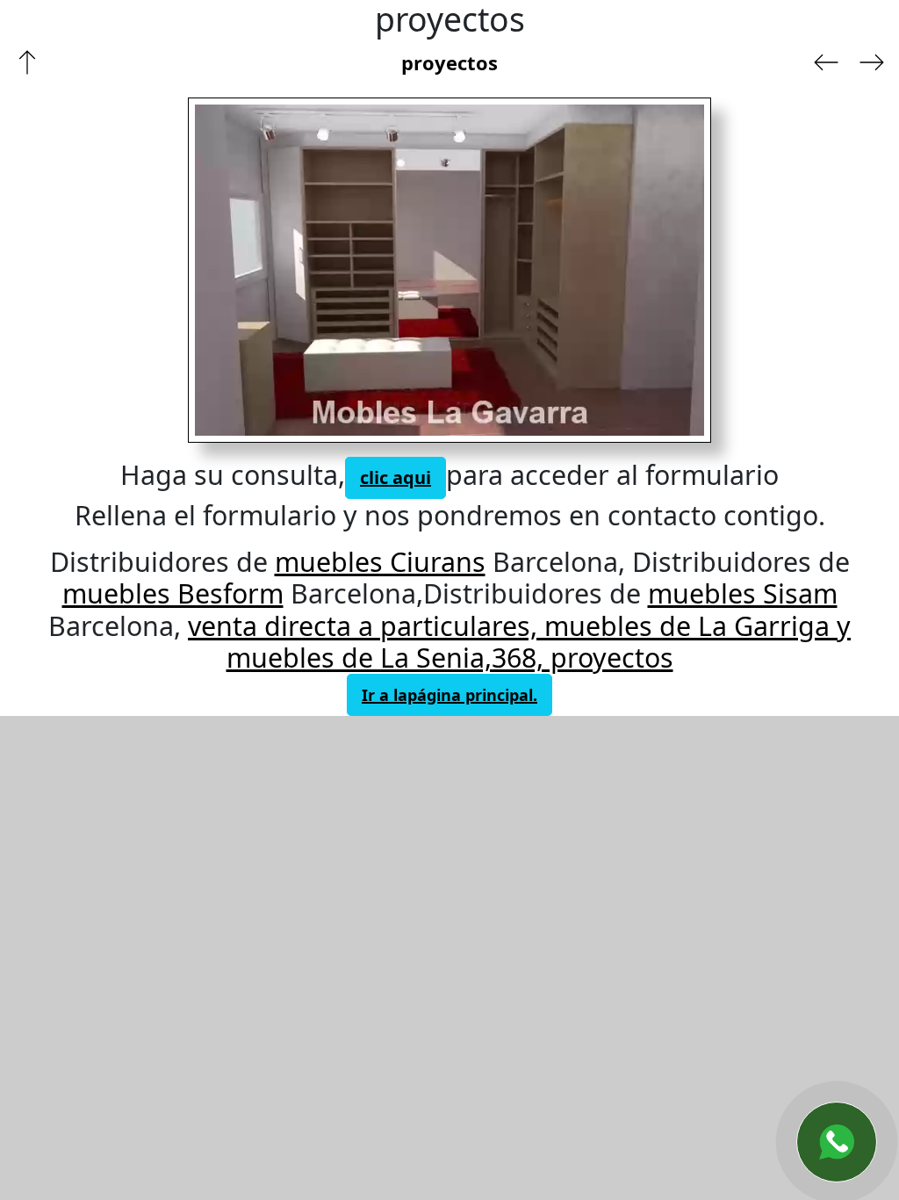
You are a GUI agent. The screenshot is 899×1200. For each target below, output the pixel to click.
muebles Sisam (743, 593)
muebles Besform (173, 593)
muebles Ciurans (380, 561)
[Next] (564, 270)
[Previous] (309, 270)
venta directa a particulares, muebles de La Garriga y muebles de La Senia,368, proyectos (519, 641)
